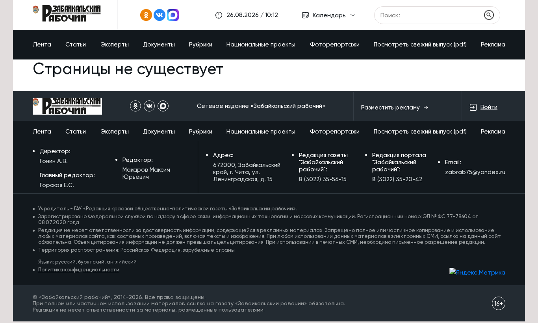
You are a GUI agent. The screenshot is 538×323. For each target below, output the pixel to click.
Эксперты (114, 44)
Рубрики (200, 44)
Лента (42, 44)
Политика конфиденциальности (78, 270)
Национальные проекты (260, 44)
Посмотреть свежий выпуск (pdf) (420, 44)
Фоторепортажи (335, 44)
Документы (159, 44)
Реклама (493, 44)
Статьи (75, 44)
